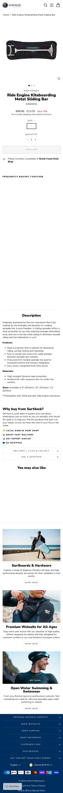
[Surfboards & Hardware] (31, 545)
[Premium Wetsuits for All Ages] (31, 606)
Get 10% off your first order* (30, 758)
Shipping (27, 114)
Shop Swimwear (30, 737)
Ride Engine (31, 91)
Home (6, 14)
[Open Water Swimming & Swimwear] (31, 667)
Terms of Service (38, 785)
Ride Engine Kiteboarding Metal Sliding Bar (33, 14)
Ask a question (31, 457)
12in (31, 126)
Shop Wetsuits (30, 724)
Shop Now (31, 582)
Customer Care (31, 744)
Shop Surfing (31, 731)
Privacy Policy (23, 785)
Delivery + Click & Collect (31, 451)
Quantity (31, 134)
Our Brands (31, 751)
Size (31, 120)
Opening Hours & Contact (31, 717)
